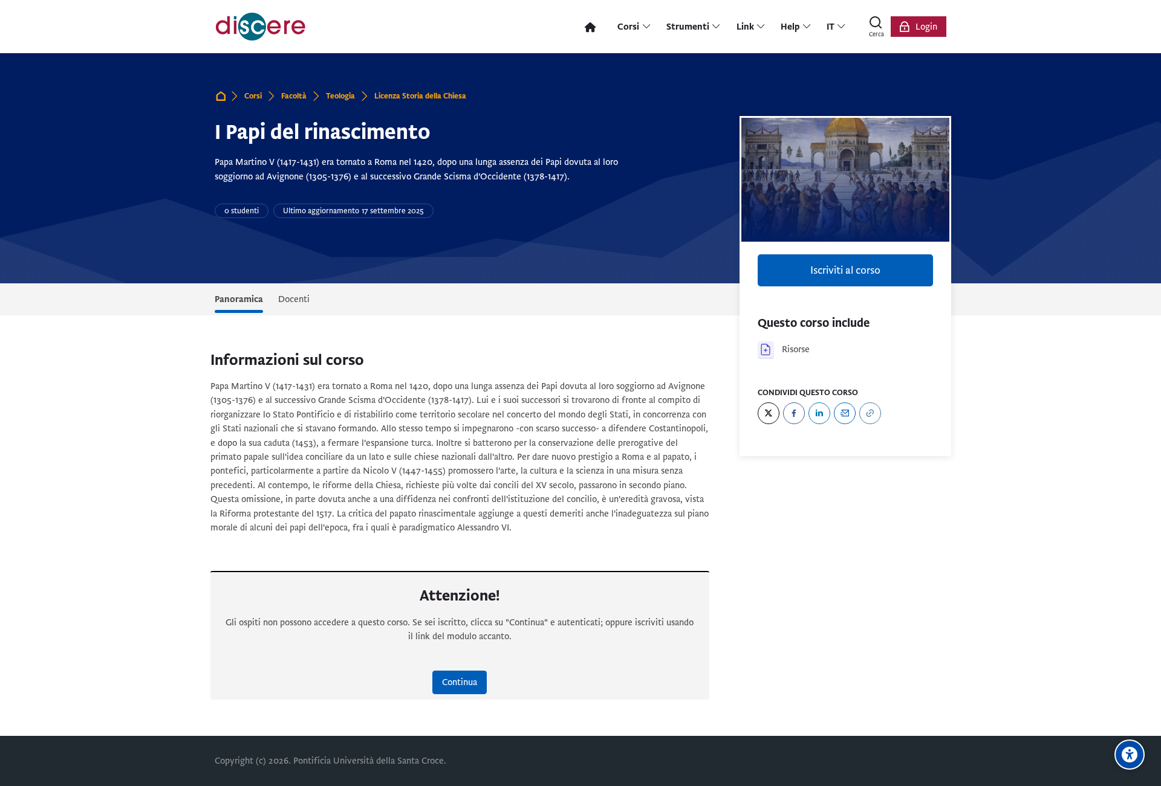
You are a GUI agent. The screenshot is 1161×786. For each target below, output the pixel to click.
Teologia (340, 96)
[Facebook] (794, 413)
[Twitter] (768, 413)
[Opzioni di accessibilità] (1129, 754)
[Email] (845, 413)
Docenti (294, 299)
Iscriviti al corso (845, 270)
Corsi (253, 96)
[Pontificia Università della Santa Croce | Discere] (261, 26)
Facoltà (294, 96)
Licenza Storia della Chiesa (420, 96)
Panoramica (239, 299)
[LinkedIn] (819, 413)
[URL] (870, 413)
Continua (459, 682)
